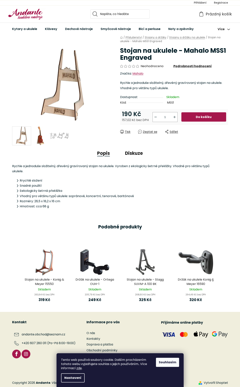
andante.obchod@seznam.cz (43, 334)
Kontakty (93, 339)
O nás (91, 333)
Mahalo (137, 73)
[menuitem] (24, 29)
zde (79, 368)
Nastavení (72, 378)
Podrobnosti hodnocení (192, 66)
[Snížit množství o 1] (155, 117)
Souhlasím (167, 362)
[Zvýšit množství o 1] (174, 117)
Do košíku (204, 117)
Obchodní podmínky (102, 350)
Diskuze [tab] (134, 153)
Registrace (221, 3)
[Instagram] (26, 354)
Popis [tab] (103, 153)
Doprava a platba (100, 344)
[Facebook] (16, 354)
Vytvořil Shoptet (216, 383)
